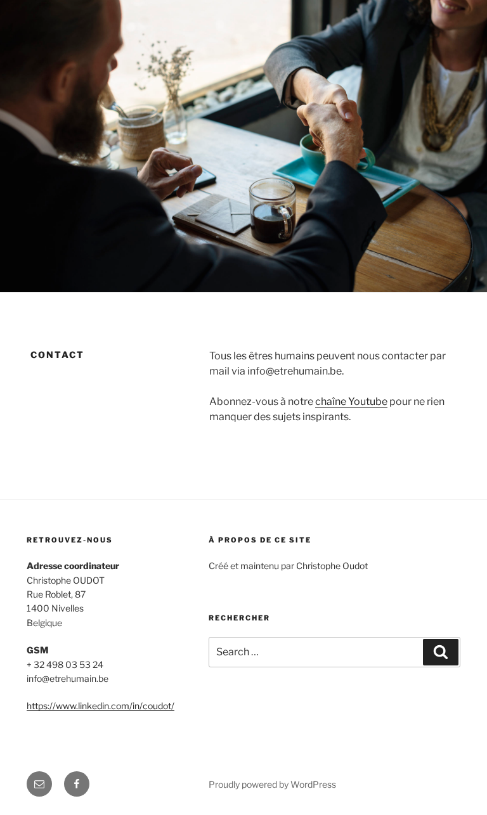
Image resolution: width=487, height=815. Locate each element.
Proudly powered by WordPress (272, 784)
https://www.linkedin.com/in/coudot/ (100, 705)
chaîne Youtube (351, 401)
